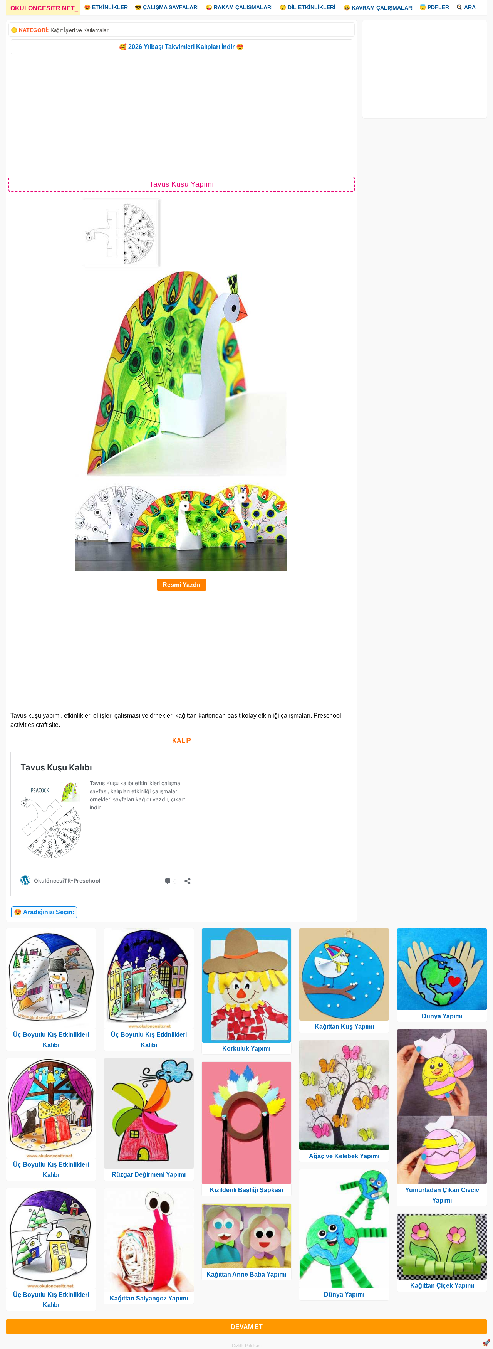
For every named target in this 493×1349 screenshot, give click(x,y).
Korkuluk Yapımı (246, 1048)
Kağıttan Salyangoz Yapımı (149, 1298)
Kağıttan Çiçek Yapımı (442, 1285)
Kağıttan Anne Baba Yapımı (246, 1274)
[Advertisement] (181, 115)
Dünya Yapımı (344, 1294)
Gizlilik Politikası (247, 1345)
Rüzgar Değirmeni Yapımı (149, 1174)
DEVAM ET (247, 1327)
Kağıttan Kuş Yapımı (344, 1026)
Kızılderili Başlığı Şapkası (246, 1190)
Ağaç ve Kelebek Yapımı (344, 1156)
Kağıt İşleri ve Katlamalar (79, 30)
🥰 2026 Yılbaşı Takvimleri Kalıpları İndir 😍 (181, 47)
